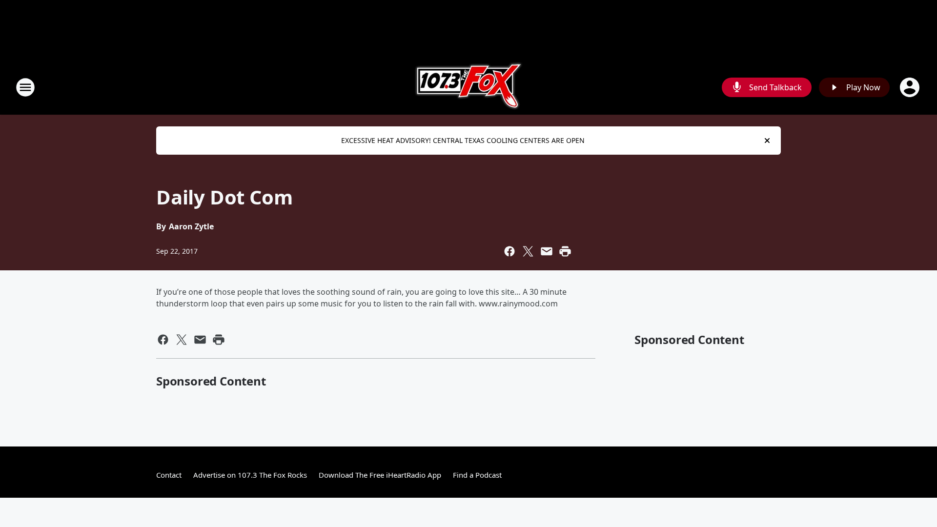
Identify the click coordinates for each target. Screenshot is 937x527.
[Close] (767, 140)
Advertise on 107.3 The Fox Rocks (250, 475)
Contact (169, 475)
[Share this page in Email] (546, 251)
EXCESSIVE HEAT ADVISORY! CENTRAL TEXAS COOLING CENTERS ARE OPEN (463, 140)
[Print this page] (565, 251)
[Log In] (910, 87)
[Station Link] (468, 87)
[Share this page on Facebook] (509, 251)
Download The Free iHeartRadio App (380, 475)
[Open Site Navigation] (25, 87)
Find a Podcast (477, 475)
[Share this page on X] (528, 251)
